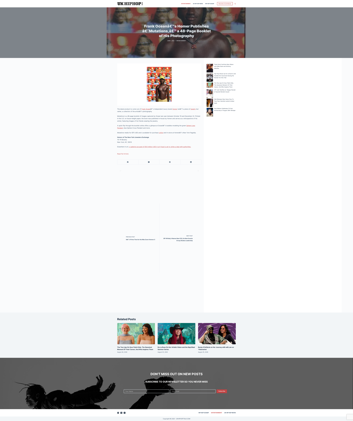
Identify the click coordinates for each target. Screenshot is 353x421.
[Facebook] (127, 162)
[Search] (235, 3)
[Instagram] (124, 413)
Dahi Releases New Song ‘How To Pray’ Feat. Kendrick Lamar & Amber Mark (224, 101)
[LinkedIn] (190, 162)
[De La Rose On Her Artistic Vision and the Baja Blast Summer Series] (176, 333)
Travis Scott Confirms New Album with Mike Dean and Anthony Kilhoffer (223, 66)
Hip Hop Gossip (209, 3)
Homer (174, 109)
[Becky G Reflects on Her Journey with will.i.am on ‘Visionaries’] (217, 333)
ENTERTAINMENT (186, 3)
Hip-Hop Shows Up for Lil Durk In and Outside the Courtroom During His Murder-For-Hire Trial (225, 75)
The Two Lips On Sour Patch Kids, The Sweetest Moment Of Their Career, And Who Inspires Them (224, 85)
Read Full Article (123, 154)
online (161, 133)
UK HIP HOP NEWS (198, 3)
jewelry (193, 109)
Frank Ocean (145, 109)
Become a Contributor (225, 3)
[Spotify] (118, 413)
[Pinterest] (169, 162)
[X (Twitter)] (148, 162)
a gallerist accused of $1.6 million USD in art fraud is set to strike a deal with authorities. (160, 147)
